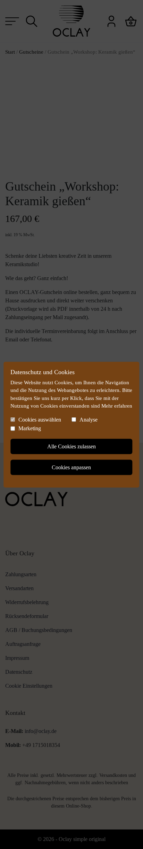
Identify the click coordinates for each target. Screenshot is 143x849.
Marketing (29, 428)
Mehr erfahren (116, 406)
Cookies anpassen (71, 467)
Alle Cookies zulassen (71, 446)
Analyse (88, 419)
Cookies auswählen (39, 419)
